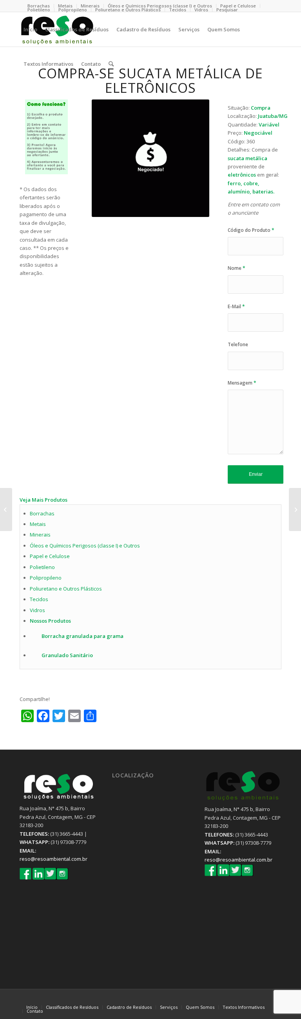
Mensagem (242, 382)
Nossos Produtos (50, 620)
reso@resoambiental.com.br (53, 858)
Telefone (238, 344)
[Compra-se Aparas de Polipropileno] (295, 509)
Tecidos (177, 10)
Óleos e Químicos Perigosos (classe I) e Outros (85, 545)
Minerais (90, 6)
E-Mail (236, 306)
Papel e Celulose (238, 6)
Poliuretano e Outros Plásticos (128, 10)
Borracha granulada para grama (82, 636)
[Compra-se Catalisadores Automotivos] (6, 509)
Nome (236, 268)
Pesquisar (227, 10)
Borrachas (42, 513)
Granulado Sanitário (67, 655)
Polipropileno (72, 10)
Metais (38, 524)
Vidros (201, 10)
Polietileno (38, 10)
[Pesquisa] (111, 64)
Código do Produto (251, 230)
